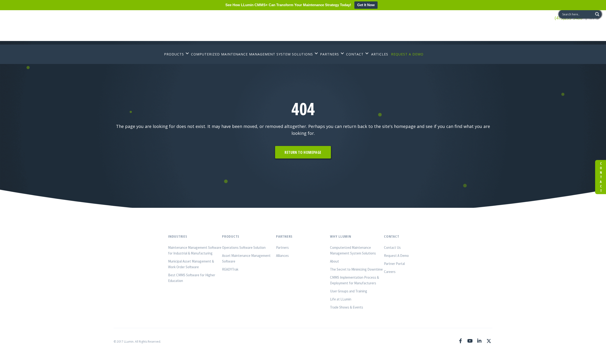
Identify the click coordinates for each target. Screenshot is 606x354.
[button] (187, 53)
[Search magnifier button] (597, 14)
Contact (600, 177)
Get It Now (366, 5)
